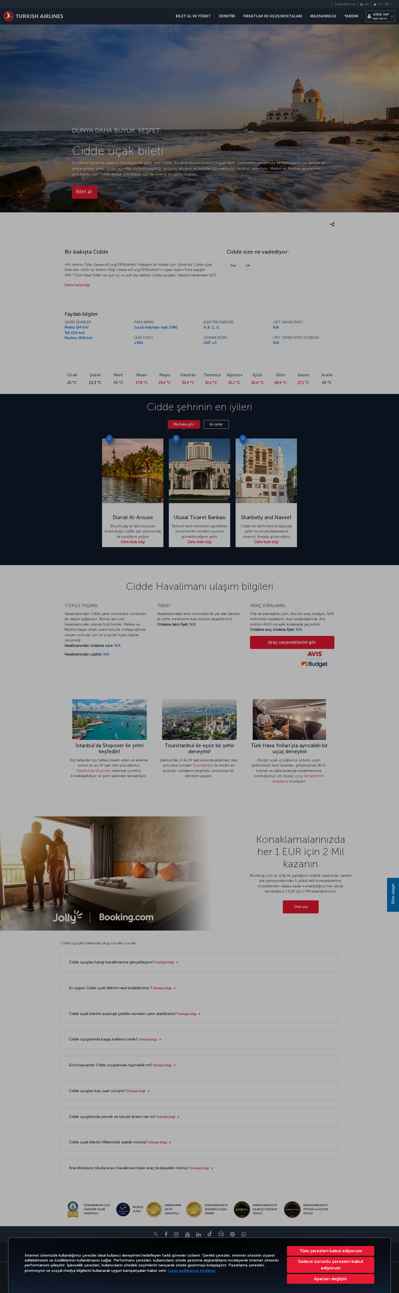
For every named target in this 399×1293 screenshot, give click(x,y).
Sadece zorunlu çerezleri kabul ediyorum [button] (330, 1264)
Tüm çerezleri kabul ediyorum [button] (330, 1250)
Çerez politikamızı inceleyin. (192, 1270)
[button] (330, 1279)
